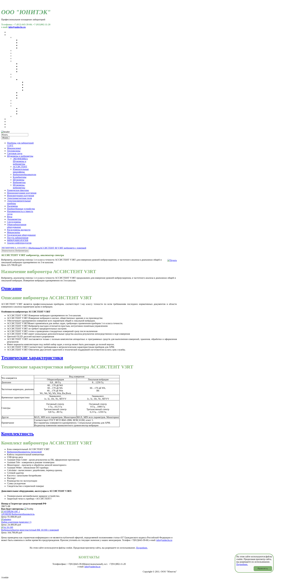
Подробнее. (142, 548)
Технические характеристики (32, 357)
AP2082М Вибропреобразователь (18, 514)
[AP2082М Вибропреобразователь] (10, 511)
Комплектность (17, 433)
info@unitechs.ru (17, 27)
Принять (263, 569)
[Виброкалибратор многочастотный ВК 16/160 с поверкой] (7, 527)
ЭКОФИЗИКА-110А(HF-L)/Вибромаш (20, 248)
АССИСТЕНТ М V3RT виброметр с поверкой (63, 248)
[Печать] (172, 260)
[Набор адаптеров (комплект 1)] (6, 519)
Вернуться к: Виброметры (15, 250)
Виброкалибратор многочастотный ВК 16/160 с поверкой (30, 530)
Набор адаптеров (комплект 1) (16, 522)
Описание (11, 288)
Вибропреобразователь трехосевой (24, 452)
